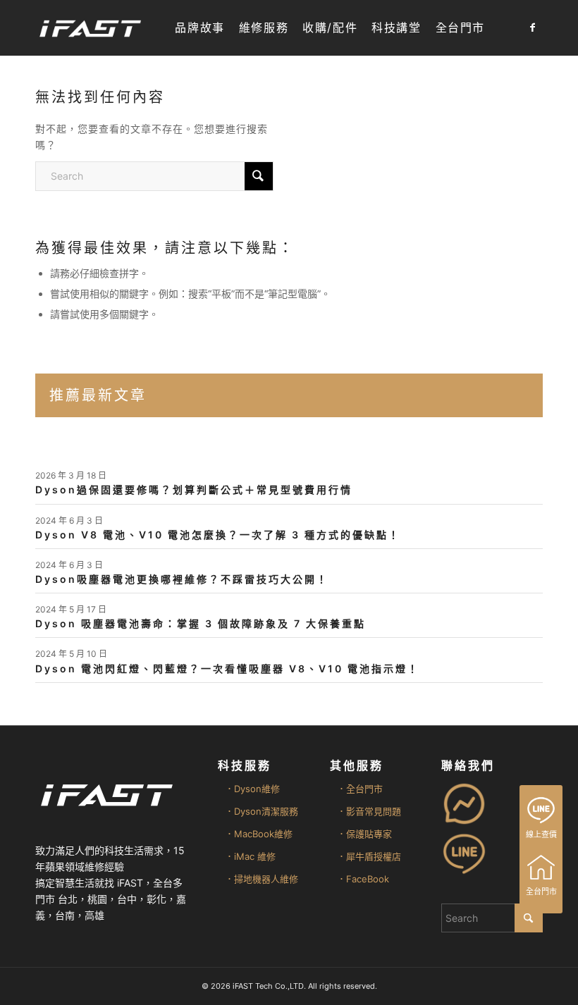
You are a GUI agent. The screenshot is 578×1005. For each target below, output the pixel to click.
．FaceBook (363, 878)
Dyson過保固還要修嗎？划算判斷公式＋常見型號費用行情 (193, 489)
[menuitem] (199, 28)
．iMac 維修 (250, 856)
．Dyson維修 (252, 788)
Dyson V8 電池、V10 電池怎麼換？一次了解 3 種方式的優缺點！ (217, 535)
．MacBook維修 (259, 833)
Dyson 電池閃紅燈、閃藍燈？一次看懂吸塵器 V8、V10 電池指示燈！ (227, 668)
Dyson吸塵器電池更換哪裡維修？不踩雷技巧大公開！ (181, 579)
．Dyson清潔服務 (261, 811)
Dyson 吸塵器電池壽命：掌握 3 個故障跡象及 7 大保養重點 (200, 623)
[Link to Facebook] (532, 27)
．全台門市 (360, 788)
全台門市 (541, 891)
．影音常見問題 (369, 811)
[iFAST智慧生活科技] (89, 28)
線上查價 (541, 834)
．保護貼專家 (364, 833)
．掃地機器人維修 (261, 878)
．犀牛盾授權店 (369, 856)
